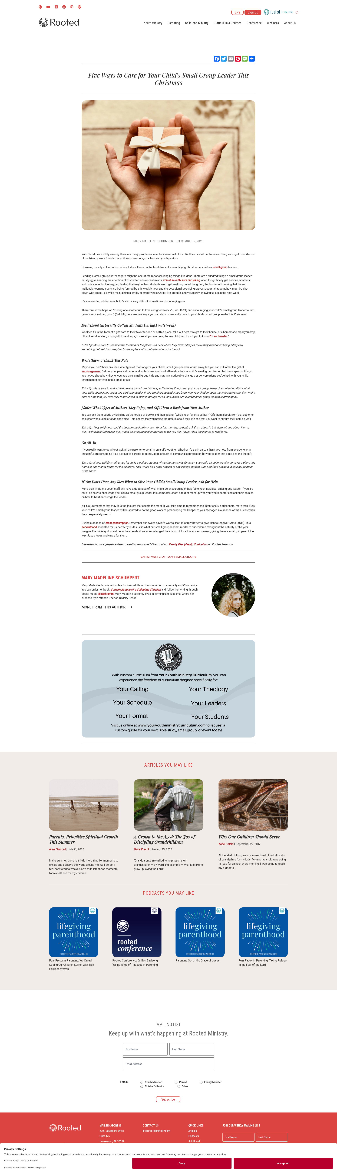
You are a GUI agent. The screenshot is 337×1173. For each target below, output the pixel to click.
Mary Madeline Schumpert (154, 241)
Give (237, 12)
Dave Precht (141, 849)
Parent (183, 1082)
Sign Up (253, 12)
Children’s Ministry (197, 23)
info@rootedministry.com (156, 1130)
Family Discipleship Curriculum (188, 544)
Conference (254, 23)
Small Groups (186, 556)
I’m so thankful (218, 336)
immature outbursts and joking (181, 280)
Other (185, 1086)
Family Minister (213, 1082)
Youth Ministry (153, 23)
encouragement (91, 371)
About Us (290, 23)
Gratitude (166, 556)
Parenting (174, 23)
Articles (192, 1130)
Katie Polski (226, 844)
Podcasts (193, 1136)
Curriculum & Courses (228, 23)
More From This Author (103, 607)
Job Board (194, 1141)
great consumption (116, 523)
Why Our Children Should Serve (249, 836)
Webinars (273, 23)
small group (220, 267)
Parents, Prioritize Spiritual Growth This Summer (83, 839)
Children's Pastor (154, 1086)
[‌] (56, 7)
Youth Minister (153, 1082)
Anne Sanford (57, 849)
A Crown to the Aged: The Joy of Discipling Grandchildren (164, 839)
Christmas (149, 556)
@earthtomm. (106, 593)
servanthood (89, 527)
